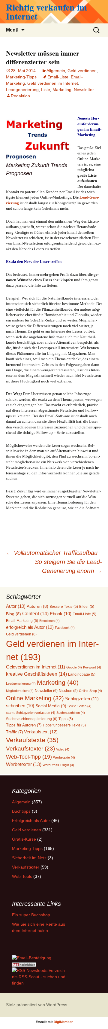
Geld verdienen (82, 70)
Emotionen (49, 621)
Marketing (61, 89)
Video (62, 749)
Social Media (50, 705)
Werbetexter (23, 764)
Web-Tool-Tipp (29, 757)
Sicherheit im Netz (29, 857)
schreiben (20, 705)
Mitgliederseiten (20, 691)
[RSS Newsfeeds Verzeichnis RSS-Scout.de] (40, 976)
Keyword (92, 667)
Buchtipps (21, 811)
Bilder (86, 606)
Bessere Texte (64, 606)
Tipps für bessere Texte (64, 725)
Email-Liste (57, 77)
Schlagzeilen (82, 698)
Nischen (68, 691)
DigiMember (63, 1022)
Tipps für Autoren (23, 725)
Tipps (65, 719)
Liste (45, 89)
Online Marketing (35, 698)
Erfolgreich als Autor (31, 820)
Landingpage (81, 674)
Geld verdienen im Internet (52, 83)
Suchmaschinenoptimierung (31, 719)
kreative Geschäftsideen (36, 674)
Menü (12, 29)
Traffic (14, 732)
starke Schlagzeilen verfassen (30, 712)
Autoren (37, 606)
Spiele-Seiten (80, 706)
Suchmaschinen (70, 712)
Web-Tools (22, 876)
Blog (13, 614)
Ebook (60, 613)
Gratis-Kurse (24, 839)
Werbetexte (64, 757)
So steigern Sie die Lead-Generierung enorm (68, 566)
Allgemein (55, 70)
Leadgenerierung (22, 89)
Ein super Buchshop (31, 914)
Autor (16, 606)
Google (74, 667)
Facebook (65, 627)
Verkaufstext (41, 731)
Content (35, 613)
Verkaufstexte (32, 739)
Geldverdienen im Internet (35, 666)
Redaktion (20, 95)
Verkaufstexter (30, 748)
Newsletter (84, 89)
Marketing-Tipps (21, 77)
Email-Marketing (22, 621)
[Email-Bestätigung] (31, 957)
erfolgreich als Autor (30, 627)
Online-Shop (90, 691)
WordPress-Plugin (58, 765)
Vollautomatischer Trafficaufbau (52, 553)
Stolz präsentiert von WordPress (36, 1004)
